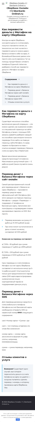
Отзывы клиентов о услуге (18, 102)
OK (18, 419)
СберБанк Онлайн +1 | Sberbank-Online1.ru (17, 11)
